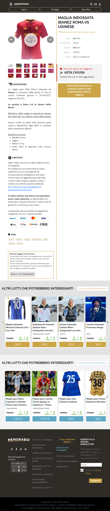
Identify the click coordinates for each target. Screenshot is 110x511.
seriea (18, 239)
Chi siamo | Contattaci (42, 439)
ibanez (12, 243)
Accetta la (93, 472)
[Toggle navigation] (11, 4)
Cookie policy (62, 466)
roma (11, 239)
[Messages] (95, 4)
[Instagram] (12, 449)
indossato (36, 239)
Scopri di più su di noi (42, 487)
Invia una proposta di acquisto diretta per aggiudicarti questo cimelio (79, 90)
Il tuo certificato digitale (67, 440)
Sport (24, 9)
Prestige (55, 9)
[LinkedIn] (26, 449)
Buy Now (86, 9)
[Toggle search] (91, 4)
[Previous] (2, 322)
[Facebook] (16, 449)
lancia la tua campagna (62, 448)
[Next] (107, 322)
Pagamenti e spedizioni (42, 474)
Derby (20, 243)
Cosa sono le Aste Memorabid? (92, 288)
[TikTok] (21, 449)
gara (46, 239)
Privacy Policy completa (66, 461)
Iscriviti (95, 480)
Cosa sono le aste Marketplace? (91, 363)
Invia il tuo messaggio (22, 274)
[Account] (100, 4)
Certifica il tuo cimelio (42, 453)
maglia (27, 239)
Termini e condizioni (65, 456)
